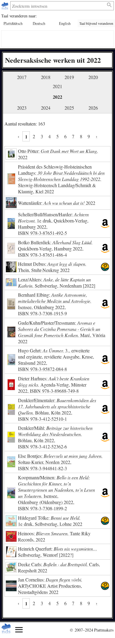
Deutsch (39, 23)
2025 (69, 108)
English (64, 23)
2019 (69, 77)
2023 (22, 108)
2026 (93, 108)
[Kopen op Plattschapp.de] (105, 267)
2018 (45, 77)
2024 (45, 108)
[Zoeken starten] (109, 5)
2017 (22, 77)
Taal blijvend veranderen (96, 23)
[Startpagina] (5, 5)
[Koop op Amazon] (105, 223)
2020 (93, 77)
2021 (57, 86)
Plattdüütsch (13, 23)
